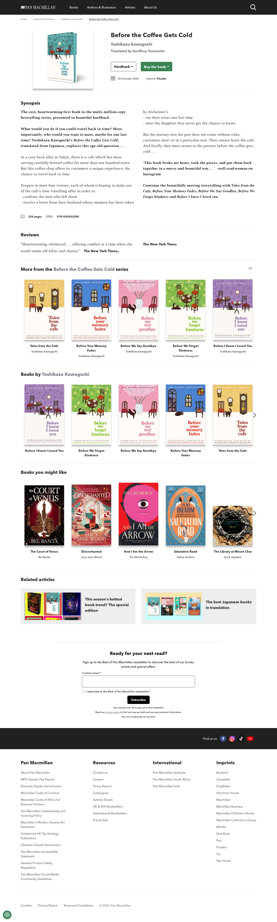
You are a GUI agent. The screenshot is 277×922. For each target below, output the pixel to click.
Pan (218, 840)
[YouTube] (250, 739)
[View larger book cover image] (63, 58)
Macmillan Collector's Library (236, 820)
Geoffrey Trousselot (148, 51)
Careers (98, 779)
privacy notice (112, 712)
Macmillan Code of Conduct (40, 793)
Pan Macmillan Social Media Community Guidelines (40, 876)
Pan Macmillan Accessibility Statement (39, 854)
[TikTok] (241, 739)
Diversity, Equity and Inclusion (41, 786)
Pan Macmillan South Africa (171, 779)
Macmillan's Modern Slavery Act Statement (43, 824)
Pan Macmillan (37, 762)
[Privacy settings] (7, 915)
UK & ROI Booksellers (108, 806)
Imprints (225, 762)
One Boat (223, 833)
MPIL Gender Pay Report (37, 779)
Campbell (223, 779)
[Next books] (254, 415)
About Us (150, 7)
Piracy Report (102, 786)
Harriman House (227, 793)
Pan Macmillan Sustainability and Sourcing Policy (43, 813)
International (167, 762)
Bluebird (222, 772)
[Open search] (253, 7)
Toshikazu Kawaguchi (72, 19)
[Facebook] (223, 739)
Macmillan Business (229, 806)
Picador (221, 847)
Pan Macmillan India (166, 786)
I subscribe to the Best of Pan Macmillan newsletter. (118, 691)
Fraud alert (100, 820)
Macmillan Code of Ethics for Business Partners (40, 802)
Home (24, 19)
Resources (104, 762)
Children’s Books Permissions (40, 845)
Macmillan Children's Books (235, 813)
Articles (130, 7)
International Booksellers (110, 813)
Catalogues (101, 793)
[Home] (38, 7)
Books (74, 7)
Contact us (100, 772)
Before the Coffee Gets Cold (84, 269)
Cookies (26, 905)
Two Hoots (223, 861)
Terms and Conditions (78, 905)
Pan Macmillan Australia (169, 772)
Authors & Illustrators (101, 7)
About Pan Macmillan (35, 772)
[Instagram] (232, 739)
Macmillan (223, 800)
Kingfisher (223, 786)
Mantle (221, 827)
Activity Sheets (103, 800)
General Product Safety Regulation (36, 865)
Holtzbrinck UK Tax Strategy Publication (40, 836)
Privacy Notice (47, 905)
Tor (218, 854)
